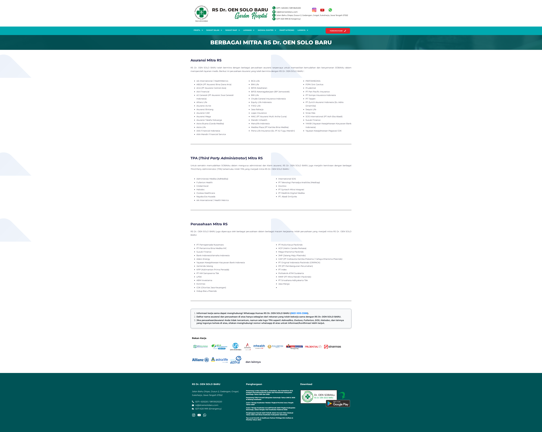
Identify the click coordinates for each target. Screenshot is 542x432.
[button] (198, 30)
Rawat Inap (231, 30)
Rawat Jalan (212, 30)
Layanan (247, 30)
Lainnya (301, 30)
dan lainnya (253, 362)
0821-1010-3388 (299, 313)
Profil (197, 30)
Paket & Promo (286, 30)
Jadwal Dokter (265, 30)
